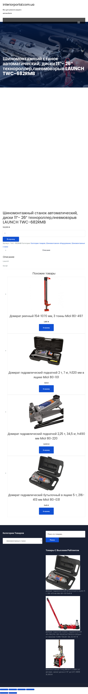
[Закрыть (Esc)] (4, 689)
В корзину (11, 239)
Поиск (52, 540)
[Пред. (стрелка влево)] (4, 693)
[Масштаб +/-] (30, 689)
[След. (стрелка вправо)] (13, 693)
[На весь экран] (21, 689)
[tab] (46, 250)
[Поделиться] (13, 689)
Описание (46, 250)
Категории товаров (38, 243)
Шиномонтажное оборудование (58, 243)
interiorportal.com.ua (18, 5)
